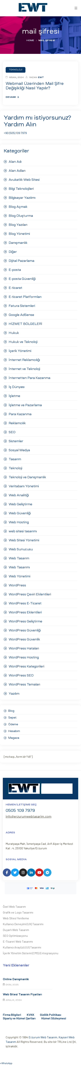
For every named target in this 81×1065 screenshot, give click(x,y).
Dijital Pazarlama (21, 260)
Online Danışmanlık (16, 979)
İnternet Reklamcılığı (24, 359)
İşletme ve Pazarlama (25, 405)
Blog (11, 710)
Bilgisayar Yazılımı (22, 197)
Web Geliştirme (20, 504)
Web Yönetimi (19, 576)
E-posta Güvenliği (22, 278)
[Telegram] (47, 872)
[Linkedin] (31, 872)
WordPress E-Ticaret (25, 603)
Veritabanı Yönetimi (24, 486)
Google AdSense (21, 314)
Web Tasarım (19, 558)
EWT (41, 77)
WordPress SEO (21, 675)
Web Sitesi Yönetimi (24, 540)
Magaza (13, 738)
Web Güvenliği (20, 513)
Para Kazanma (20, 414)
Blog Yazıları (18, 224)
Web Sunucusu (21, 549)
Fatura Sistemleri (22, 305)
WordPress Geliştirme (25, 621)
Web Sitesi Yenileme (16, 918)
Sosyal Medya (19, 450)
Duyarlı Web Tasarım (16, 930)
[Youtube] (39, 872)
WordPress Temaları (24, 684)
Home (30, 40)
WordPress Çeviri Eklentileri (30, 594)
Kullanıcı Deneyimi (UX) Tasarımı (23, 924)
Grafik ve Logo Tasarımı (18, 912)
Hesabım (14, 731)
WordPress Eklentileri (25, 612)
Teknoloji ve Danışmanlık (27, 477)
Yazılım (14, 693)
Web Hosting (19, 522)
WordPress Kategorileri (26, 666)
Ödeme (13, 724)
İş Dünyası (16, 386)
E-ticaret (15, 287)
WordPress (17, 585)
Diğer (13, 251)
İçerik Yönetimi (20, 350)
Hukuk (14, 332)
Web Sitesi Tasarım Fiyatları (22, 994)
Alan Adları (17, 170)
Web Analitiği (19, 495)
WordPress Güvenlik (24, 639)
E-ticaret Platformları (25, 296)
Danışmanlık (18, 242)
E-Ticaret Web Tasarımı (18, 941)
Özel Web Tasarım (14, 906)
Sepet (12, 717)
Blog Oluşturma (21, 215)
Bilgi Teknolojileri (21, 188)
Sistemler (16, 441)
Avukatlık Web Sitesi (24, 179)
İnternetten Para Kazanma (29, 377)
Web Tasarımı (19, 567)
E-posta (15, 269)
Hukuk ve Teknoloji (23, 341)
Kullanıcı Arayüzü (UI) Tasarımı (22, 947)
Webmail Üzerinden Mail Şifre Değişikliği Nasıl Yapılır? (35, 86)
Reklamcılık (17, 423)
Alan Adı (15, 161)
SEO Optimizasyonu (15, 935)
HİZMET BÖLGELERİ (25, 323)
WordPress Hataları (24, 648)
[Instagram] (23, 872)
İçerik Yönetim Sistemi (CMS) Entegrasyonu (30, 953)
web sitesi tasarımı (23, 531)
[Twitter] (15, 872)
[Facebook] (7, 872)
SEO (12, 432)
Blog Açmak (18, 206)
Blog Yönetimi (19, 233)
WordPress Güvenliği (25, 630)
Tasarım (15, 459)
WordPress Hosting (24, 657)
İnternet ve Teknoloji (24, 368)
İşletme (14, 395)
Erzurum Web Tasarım (43, 1037)
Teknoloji (15, 468)
